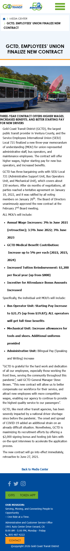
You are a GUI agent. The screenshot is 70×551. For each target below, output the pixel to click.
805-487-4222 (17, 534)
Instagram (22, 482)
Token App (27, 495)
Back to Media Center (35, 469)
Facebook (8, 482)
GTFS (11, 495)
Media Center (18, 18)
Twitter (15, 482)
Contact (15, 540)
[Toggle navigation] (59, 6)
